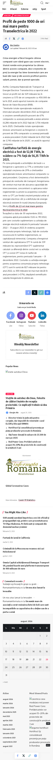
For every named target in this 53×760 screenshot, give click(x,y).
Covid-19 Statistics (27, 500)
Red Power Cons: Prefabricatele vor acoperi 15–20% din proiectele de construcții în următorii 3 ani (26, 445)
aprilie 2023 (7, 720)
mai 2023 (6, 716)
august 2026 (8, 699)
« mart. (5, 682)
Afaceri (7, 15)
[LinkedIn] (42, 319)
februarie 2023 (9, 729)
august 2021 (7, 746)
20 (27, 659)
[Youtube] (32, 319)
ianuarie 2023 (8, 733)
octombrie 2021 (9, 738)
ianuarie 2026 (8, 708)
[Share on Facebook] (10, 38)
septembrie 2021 (10, 742)
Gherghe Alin (14, 413)
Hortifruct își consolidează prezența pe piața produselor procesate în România (39, 738)
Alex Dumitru (14, 45)
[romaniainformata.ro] (16, 3)
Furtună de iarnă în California (16, 537)
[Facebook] (11, 319)
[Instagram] (21, 319)
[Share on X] (14, 38)
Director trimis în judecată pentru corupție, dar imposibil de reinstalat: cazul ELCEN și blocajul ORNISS (25, 421)
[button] (5, 3)
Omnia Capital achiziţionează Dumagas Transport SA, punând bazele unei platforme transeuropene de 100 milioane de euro (26, 565)
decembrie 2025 (9, 712)
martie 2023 (7, 725)
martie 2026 (8, 703)
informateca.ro (21, 15)
